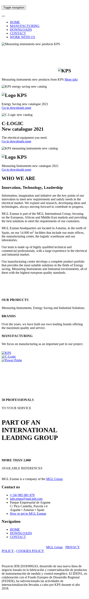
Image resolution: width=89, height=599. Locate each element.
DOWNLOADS (21, 29)
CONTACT (18, 33)
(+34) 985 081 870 (22, 495)
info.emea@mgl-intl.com (26, 498)
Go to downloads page (16, 107)
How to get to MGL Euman (28, 513)
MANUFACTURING (25, 26)
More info (71, 79)
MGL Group (54, 479)
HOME (15, 22)
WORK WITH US (22, 37)
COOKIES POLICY (30, 551)
